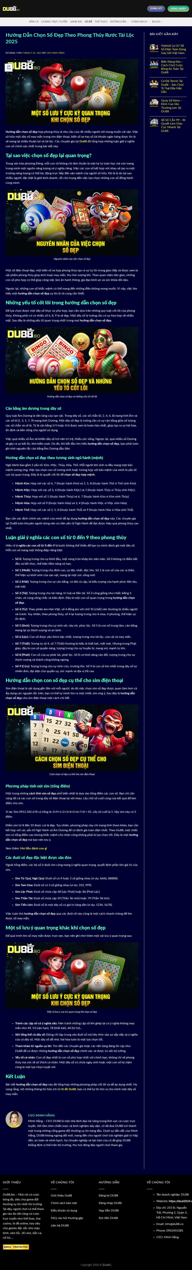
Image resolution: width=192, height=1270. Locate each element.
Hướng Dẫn (118, 22)
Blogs (156, 22)
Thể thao (101, 22)
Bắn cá (34, 22)
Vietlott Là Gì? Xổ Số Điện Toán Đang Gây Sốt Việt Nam (173, 49)
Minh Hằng (171, 1237)
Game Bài (76, 22)
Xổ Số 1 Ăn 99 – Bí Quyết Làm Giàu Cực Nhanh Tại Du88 (173, 125)
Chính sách (139, 22)
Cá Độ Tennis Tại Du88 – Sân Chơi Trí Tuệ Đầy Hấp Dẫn (172, 86)
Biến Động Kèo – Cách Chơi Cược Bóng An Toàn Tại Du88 (172, 67)
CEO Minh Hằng (55, 53)
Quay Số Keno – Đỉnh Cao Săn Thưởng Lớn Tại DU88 (171, 106)
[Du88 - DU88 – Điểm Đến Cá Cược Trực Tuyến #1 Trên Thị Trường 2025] (11, 8)
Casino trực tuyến (54, 22)
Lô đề (88, 22)
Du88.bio (9, 1194)
